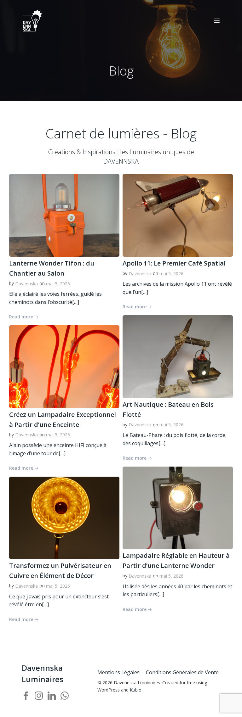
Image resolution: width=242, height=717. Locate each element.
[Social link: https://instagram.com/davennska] (41, 695)
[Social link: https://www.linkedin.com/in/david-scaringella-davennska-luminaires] (54, 695)
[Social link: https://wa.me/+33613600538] (66, 695)
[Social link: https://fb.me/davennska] (28, 695)
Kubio (135, 690)
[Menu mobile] (216, 20)
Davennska (26, 284)
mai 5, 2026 (58, 284)
